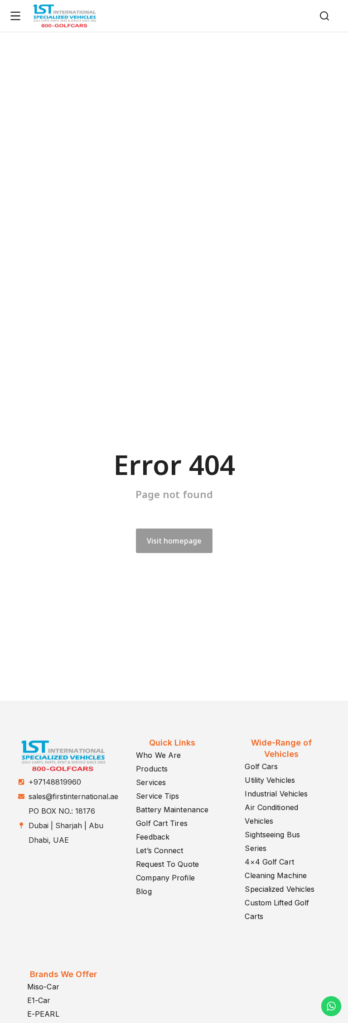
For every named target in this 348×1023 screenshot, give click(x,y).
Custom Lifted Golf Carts (277, 909)
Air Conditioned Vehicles (271, 814)
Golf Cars (261, 766)
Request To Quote (167, 864)
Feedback (152, 836)
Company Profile (165, 877)
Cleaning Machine (276, 875)
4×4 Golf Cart (269, 861)
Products (152, 768)
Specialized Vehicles (279, 889)
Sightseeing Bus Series (272, 841)
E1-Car (39, 1000)
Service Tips (157, 796)
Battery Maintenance (172, 809)
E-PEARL (43, 1013)
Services (151, 782)
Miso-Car (43, 986)
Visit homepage (174, 541)
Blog (143, 891)
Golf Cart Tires (162, 823)
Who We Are (158, 755)
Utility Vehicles (270, 780)
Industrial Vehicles (276, 793)
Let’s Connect (159, 850)
